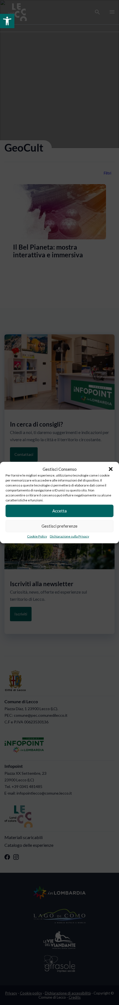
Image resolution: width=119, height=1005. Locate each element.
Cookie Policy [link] (37, 536)
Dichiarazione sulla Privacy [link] (69, 536)
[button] (110, 469)
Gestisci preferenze (59, 525)
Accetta (59, 510)
